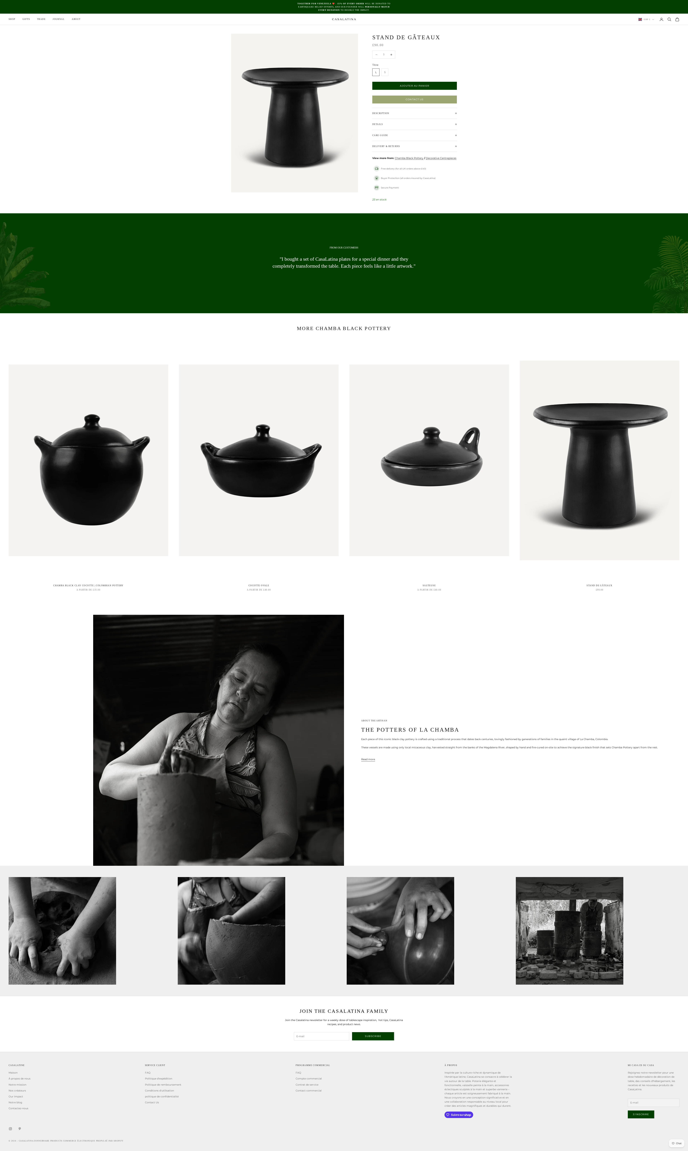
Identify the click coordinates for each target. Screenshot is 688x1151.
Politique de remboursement (163, 1084)
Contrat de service (307, 1084)
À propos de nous (19, 1078)
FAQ (147, 1072)
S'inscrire (641, 1114)
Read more (368, 759)
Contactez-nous (18, 1108)
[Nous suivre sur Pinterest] (20, 1129)
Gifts (26, 19)
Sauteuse (429, 585)
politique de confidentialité (162, 1096)
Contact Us (415, 99)
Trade (41, 19)
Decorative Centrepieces (441, 158)
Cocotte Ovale (259, 585)
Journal (58, 19)
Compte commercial (309, 1078)
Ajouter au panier (414, 85)
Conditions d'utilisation (159, 1090)
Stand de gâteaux (599, 585)
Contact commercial (309, 1090)
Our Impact (16, 1096)
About (76, 19)
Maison (13, 1072)
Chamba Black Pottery (409, 158)
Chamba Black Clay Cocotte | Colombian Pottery (88, 585)
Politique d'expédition (158, 1078)
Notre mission (17, 1084)
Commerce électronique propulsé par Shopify (93, 1141)
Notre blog (15, 1102)
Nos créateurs (17, 1090)
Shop (12, 19)
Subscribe (373, 1036)
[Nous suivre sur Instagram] (10, 1129)
